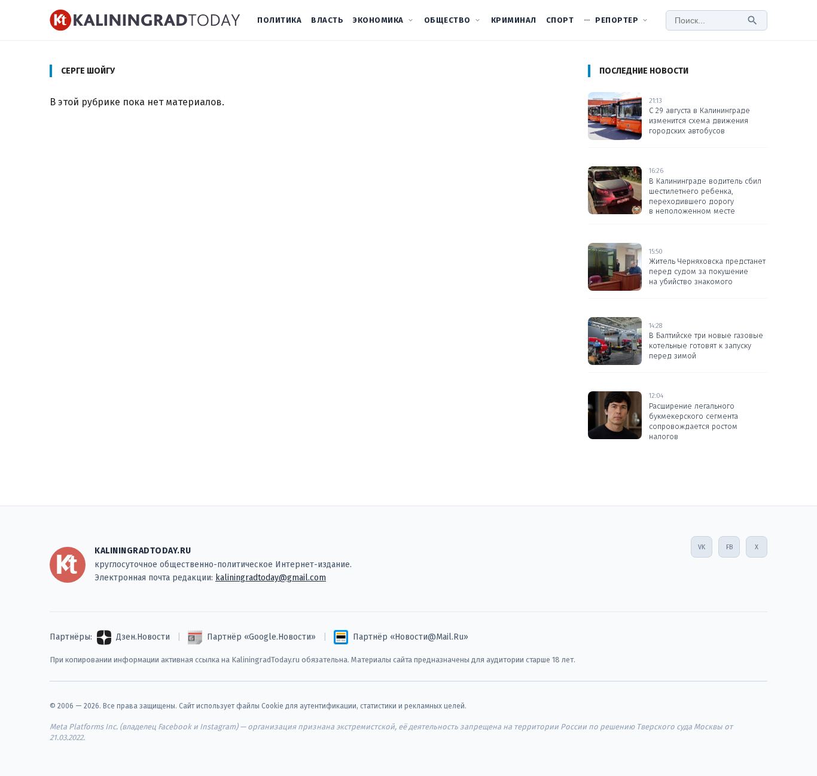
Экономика (378, 20)
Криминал (513, 20)
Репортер (616, 20)
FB (729, 547)
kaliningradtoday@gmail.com (270, 578)
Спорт (560, 20)
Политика (279, 20)
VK (701, 547)
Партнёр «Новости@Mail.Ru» (410, 637)
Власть (327, 20)
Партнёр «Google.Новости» (261, 637)
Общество (447, 20)
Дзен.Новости (143, 637)
